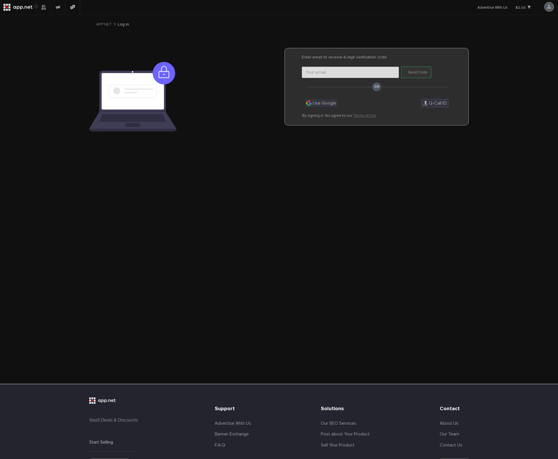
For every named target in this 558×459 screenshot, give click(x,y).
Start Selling (101, 442)
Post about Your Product (345, 434)
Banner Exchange (232, 434)
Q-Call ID (437, 103)
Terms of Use (364, 116)
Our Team (449, 434)
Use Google (324, 103)
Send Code (418, 72)
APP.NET (104, 24)
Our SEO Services (338, 423)
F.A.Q (220, 445)
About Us (449, 423)
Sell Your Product (338, 445)
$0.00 (521, 8)
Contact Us (451, 445)
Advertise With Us (492, 7)
